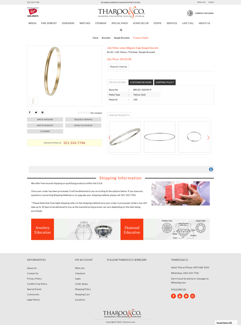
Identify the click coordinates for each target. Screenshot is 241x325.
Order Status (81, 283)
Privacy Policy (34, 278)
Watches (85, 23)
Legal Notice (33, 299)
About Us (204, 23)
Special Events (34, 289)
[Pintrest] (42, 112)
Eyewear (100, 23)
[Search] (120, 30)
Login (211, 2)
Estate (157, 23)
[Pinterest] (186, 296)
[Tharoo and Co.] (120, 313)
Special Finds (119, 23)
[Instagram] (192, 296)
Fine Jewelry (49, 23)
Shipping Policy (165, 82)
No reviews (96, 112)
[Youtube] (179, 296)
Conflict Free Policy (37, 283)
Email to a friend (83, 125)
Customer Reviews (140, 82)
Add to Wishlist (45, 125)
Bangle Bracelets (122, 37)
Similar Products (119, 115)
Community (33, 294)
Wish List (201, 2)
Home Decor (141, 23)
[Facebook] (29, 112)
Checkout (80, 273)
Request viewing (83, 119)
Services (172, 23)
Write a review (45, 119)
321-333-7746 (33, 2)
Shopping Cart (82, 294)
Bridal (33, 23)
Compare (45, 131)
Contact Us (32, 273)
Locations (80, 299)
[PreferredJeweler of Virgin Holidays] (40, 12)
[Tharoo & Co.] (120, 12)
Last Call (188, 23)
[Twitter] (36, 112)
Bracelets (106, 37)
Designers (68, 23)
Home (95, 37)
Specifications (117, 82)
